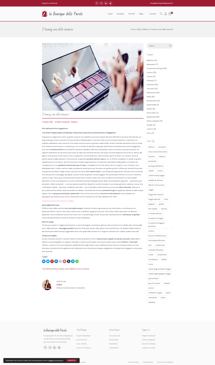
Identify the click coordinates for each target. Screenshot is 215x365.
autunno (151, 156)
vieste (163, 297)
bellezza (73, 269)
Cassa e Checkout (83, 348)
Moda (149, 97)
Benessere (151, 64)
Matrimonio (151, 93)
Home (133, 29)
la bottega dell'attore (156, 240)
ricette (151, 288)
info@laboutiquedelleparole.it (161, 3)
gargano (151, 204)
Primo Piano (151, 113)
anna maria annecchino (157, 152)
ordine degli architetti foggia (159, 269)
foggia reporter (154, 199)
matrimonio (160, 245)
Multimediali (151, 105)
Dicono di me (81, 340)
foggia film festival (155, 194)
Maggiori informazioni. (55, 360)
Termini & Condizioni (165, 362)
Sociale (149, 125)
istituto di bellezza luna (157, 236)
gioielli (161, 204)
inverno (151, 231)
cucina (160, 171)
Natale (149, 109)
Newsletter (113, 344)
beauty (55, 269)
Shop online (113, 340)
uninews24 (152, 297)
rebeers (167, 283)
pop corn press (154, 283)
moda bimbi (162, 255)
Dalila (59, 284)
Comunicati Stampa (155, 68)
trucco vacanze (83, 269)
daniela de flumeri (155, 180)
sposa (168, 293)
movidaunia (153, 259)
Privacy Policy (133, 362)
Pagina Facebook (148, 336)
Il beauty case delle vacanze (55, 114)
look (150, 245)
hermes (164, 209)
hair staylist (152, 209)
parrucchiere (153, 278)
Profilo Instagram (148, 340)
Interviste (150, 84)
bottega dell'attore (155, 166)
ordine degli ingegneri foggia (159, 274)
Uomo (149, 133)
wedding (151, 302)
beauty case (64, 269)
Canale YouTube (148, 348)
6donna (49, 269)
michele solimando (155, 250)
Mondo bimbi (152, 101)
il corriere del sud (155, 213)
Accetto (71, 360)
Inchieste (150, 80)
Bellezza (146, 29)
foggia (150, 190)
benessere (152, 161)
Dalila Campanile (63, 122)
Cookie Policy (148, 362)
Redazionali (151, 117)
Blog (139, 29)
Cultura (150, 76)
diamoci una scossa (156, 185)
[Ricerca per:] (160, 46)
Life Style (150, 89)
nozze (150, 264)
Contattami (113, 348)
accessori (162, 147)
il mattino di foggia (155, 218)
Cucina (149, 72)
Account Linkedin (148, 344)
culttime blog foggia (156, 175)
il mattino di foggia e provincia (156, 224)
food (166, 199)
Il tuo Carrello (81, 344)
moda (150, 255)
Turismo (150, 129)
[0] (170, 13)
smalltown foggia (155, 293)
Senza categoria (153, 121)
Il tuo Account (114, 336)
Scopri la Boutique (83, 336)
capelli (150, 171)
